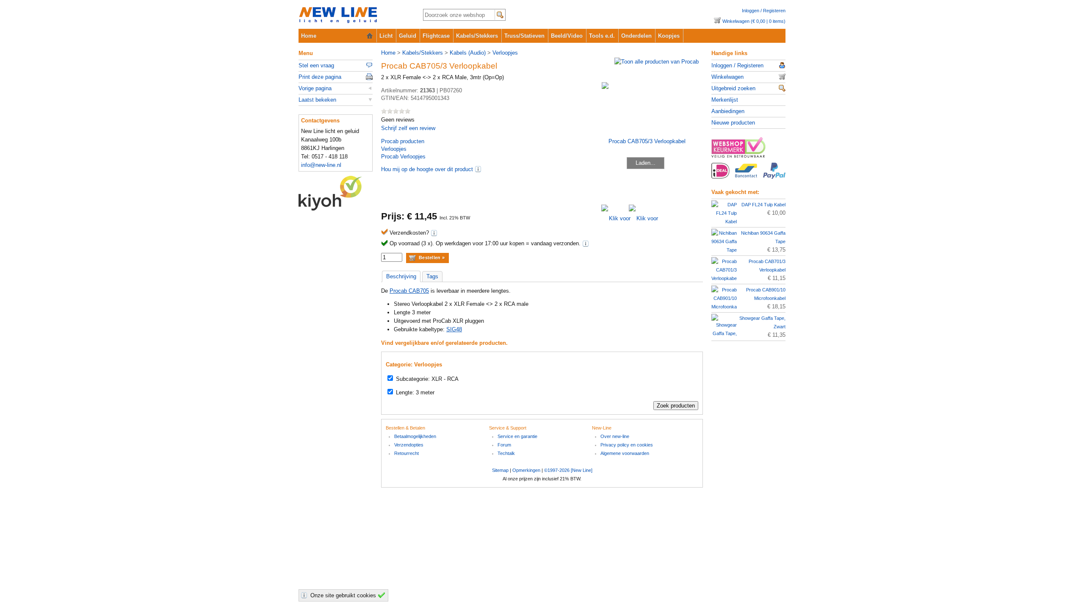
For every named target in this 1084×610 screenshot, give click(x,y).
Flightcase (436, 36)
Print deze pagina (320, 77)
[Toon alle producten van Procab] (656, 61)
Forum (504, 444)
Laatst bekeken (317, 100)
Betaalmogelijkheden (415, 436)
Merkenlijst (724, 100)
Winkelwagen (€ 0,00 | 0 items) (753, 21)
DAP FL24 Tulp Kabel (763, 204)
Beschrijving (401, 276)
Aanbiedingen (727, 111)
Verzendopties (408, 444)
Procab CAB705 (409, 291)
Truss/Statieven (524, 36)
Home (308, 36)
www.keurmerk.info (748, 150)
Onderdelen (636, 36)
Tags (432, 276)
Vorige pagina (315, 88)
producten (402, 141)
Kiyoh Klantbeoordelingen (336, 193)
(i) (478, 169)
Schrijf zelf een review (408, 128)
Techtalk (506, 453)
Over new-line (614, 436)
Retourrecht (406, 453)
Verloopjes (505, 53)
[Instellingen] (305, 595)
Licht (386, 36)
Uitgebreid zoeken (733, 88)
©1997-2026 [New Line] (568, 470)
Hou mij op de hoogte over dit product (427, 169)
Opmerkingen (526, 470)
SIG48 (454, 329)
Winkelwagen (727, 77)
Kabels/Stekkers (477, 36)
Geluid (407, 36)
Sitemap (500, 470)
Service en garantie (517, 436)
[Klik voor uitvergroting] (615, 218)
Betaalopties (748, 175)
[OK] (383, 595)
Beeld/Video (567, 36)
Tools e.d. (602, 36)
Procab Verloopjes (403, 156)
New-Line (354, 15)
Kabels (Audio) (468, 53)
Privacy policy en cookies (626, 444)
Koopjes (669, 36)
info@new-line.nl (321, 165)
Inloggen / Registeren (763, 10)
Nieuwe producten (733, 122)
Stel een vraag (316, 65)
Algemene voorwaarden (624, 453)
